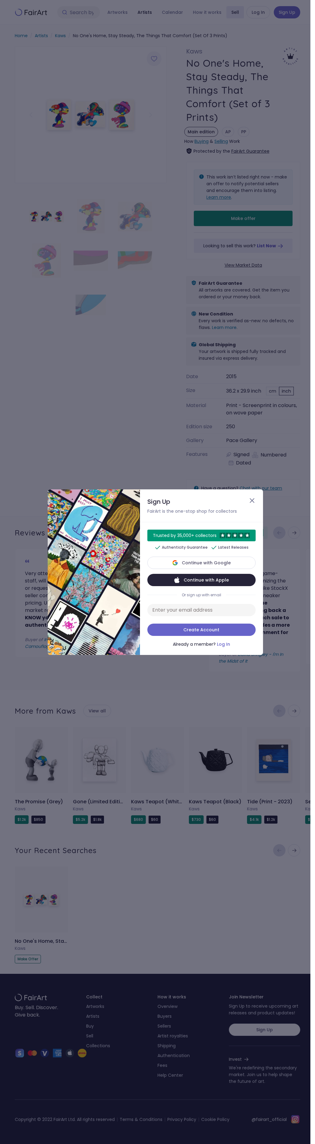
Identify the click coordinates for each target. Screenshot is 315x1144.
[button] (155, 572)
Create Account (201, 630)
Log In (223, 644)
